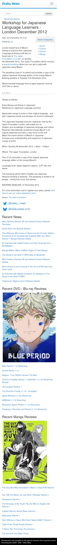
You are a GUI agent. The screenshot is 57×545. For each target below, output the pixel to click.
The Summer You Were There (15, 533)
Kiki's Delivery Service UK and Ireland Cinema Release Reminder (26, 223)
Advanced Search (12, 18)
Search (48, 13)
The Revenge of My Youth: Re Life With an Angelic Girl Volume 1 (26, 505)
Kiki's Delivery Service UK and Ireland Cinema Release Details (26, 260)
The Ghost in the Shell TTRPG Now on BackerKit (23, 254)
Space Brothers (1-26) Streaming (16, 395)
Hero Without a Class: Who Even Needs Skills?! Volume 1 (27, 520)
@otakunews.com (19, 209)
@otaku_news (17, 203)
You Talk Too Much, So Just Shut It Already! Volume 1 (25, 494)
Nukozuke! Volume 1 (11, 515)
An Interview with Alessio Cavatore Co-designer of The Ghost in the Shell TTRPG (26, 275)
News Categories (45, 39)
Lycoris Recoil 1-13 (10, 370)
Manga (42, 54)
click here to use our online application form (28, 191)
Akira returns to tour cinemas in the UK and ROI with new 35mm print (27, 268)
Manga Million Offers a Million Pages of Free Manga (24, 250)
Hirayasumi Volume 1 (11, 499)
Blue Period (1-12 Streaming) (15, 366)
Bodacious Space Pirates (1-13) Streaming (20, 404)
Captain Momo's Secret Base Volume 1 (19, 511)
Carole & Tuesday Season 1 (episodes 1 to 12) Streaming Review (27, 381)
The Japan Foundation (17, 197)
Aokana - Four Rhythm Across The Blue (19, 375)
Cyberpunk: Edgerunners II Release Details (21, 281)
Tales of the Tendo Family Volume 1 (17, 524)
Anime (42, 45)
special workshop (11, 64)
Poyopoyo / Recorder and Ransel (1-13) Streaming (24, 409)
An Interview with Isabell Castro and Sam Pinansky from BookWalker (26, 244)
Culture (42, 48)
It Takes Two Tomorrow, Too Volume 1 (19, 529)
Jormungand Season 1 (12, 386)
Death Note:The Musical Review (16, 228)
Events (42, 51)
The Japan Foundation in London (12, 57)
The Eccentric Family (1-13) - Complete (19, 391)
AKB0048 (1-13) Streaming (14, 400)
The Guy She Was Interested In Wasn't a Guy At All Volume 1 (28, 489)
